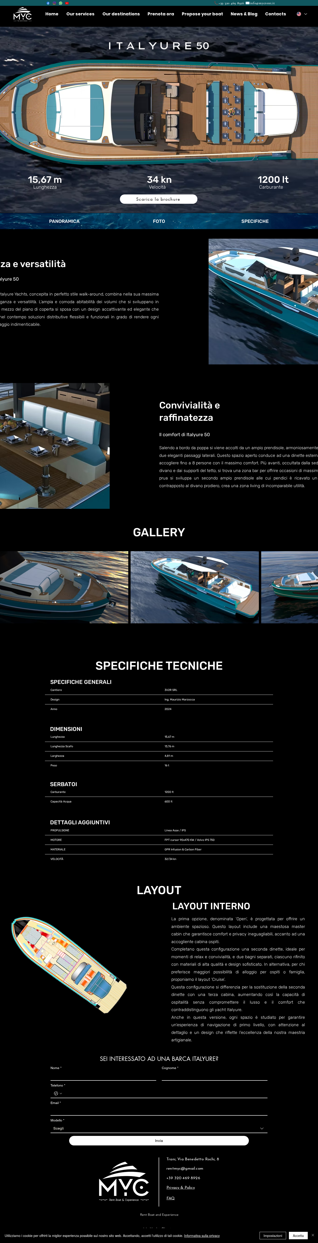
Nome (56, 1068)
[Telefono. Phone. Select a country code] (58, 1093)
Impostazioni (273, 1235)
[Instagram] (54, 3)
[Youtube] (67, 3)
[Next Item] (310, 587)
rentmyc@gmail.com (184, 1169)
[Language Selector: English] (302, 14)
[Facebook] (48, 3)
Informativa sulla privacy (202, 1235)
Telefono (58, 1085)
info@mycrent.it (262, 3)
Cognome (170, 1068)
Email (56, 1103)
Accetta (298, 1235)
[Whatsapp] (61, 3)
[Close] (313, 1235)
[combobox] (159, 1128)
